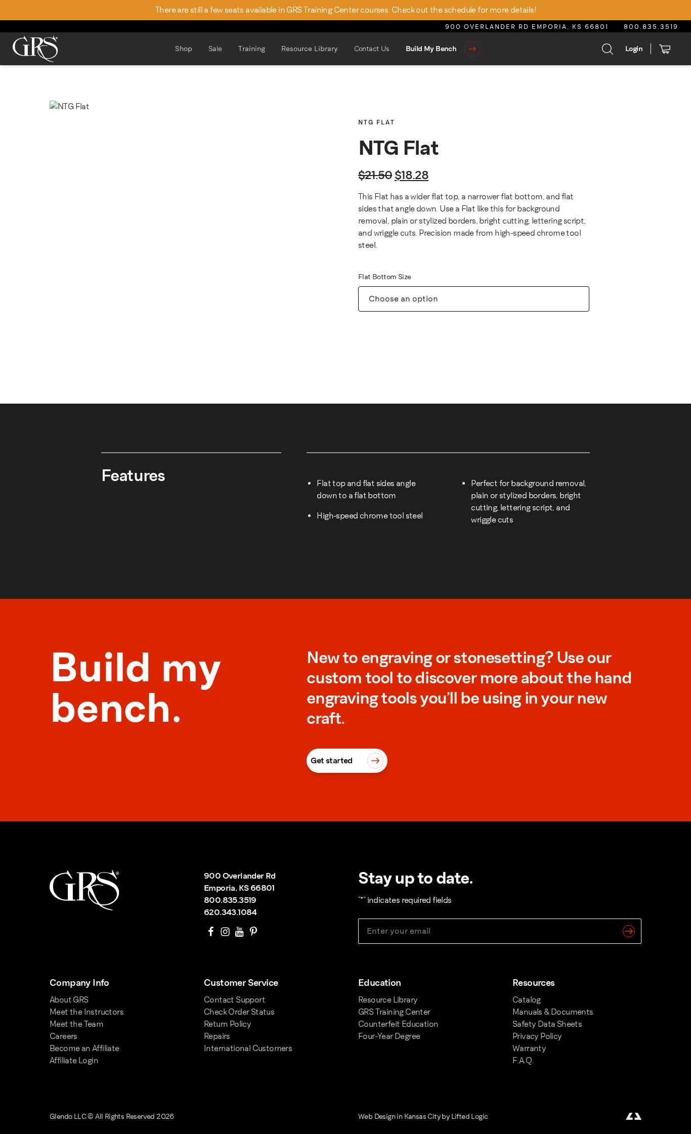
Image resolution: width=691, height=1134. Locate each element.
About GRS (69, 1000)
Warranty (529, 1048)
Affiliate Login (74, 1060)
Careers (63, 1036)
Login (633, 49)
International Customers (248, 1048)
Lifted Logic (469, 1116)
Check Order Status (239, 1012)
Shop (183, 49)
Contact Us (372, 49)
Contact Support (234, 1000)
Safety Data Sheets (547, 1024)
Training (251, 49)
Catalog (526, 1000)
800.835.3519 (651, 26)
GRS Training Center (394, 1012)
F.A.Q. (522, 1060)
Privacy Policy (537, 1036)
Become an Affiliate (84, 1048)
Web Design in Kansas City (399, 1116)
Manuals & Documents (552, 1012)
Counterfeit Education (398, 1024)
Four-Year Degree (389, 1036)
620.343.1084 (230, 912)
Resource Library (309, 49)
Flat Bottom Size (384, 277)
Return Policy (227, 1024)
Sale (215, 49)
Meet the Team (76, 1024)
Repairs (217, 1036)
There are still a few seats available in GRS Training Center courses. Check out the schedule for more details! (345, 10)
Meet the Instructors (86, 1012)
